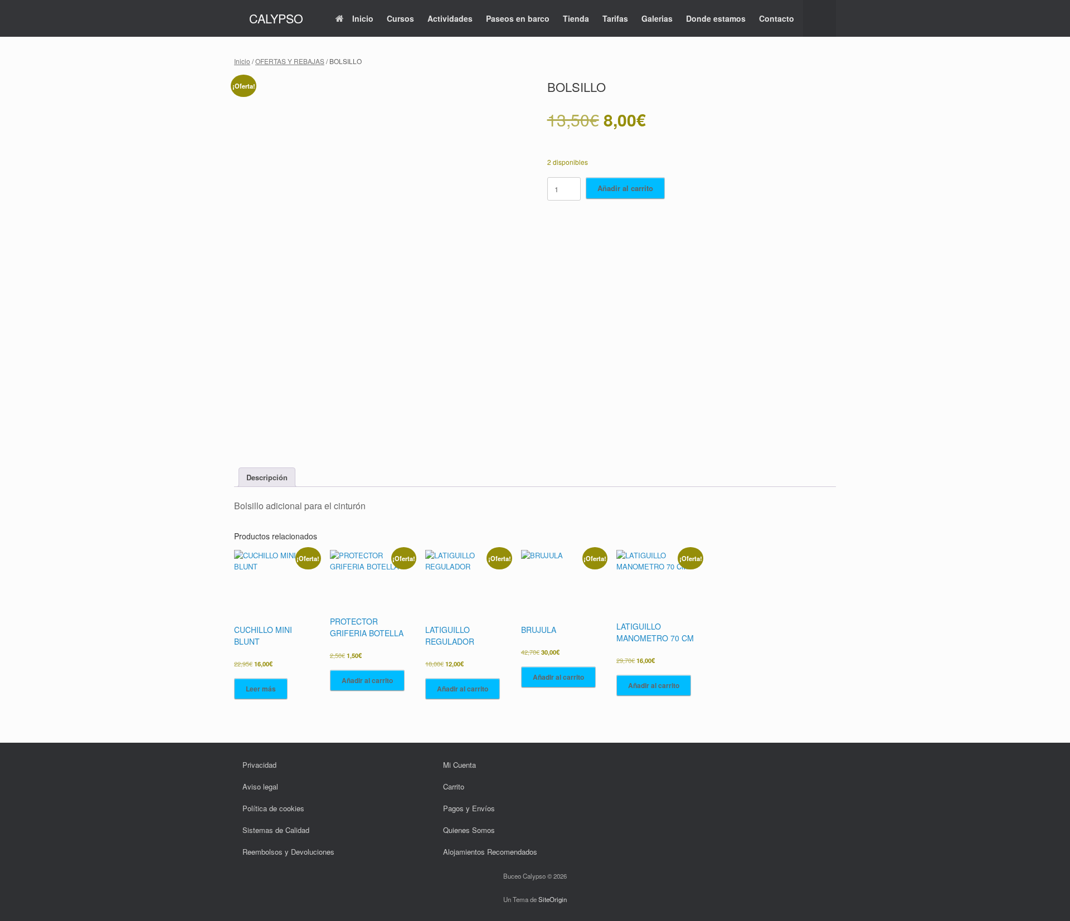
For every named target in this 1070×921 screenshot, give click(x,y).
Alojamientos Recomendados (490, 851)
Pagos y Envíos (469, 808)
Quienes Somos (469, 830)
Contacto (776, 18)
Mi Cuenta (459, 764)
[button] (819, 18)
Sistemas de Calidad (275, 830)
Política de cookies (273, 808)
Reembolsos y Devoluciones (288, 851)
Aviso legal (260, 786)
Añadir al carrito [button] (367, 680)
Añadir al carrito (625, 188)
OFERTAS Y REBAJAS (289, 61)
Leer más (261, 689)
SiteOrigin (552, 899)
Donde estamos (716, 18)
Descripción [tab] (267, 477)
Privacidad (259, 764)
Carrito (453, 786)
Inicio (362, 18)
